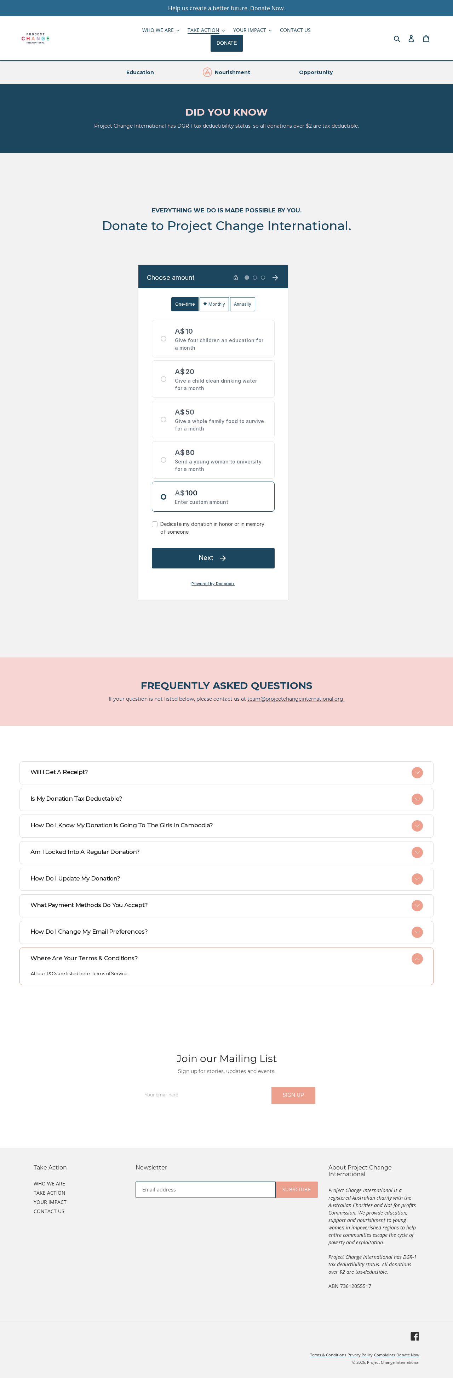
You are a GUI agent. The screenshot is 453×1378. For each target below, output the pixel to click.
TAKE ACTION (49, 1192)
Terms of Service (109, 973)
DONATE (227, 43)
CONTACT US (49, 1211)
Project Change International (393, 1362)
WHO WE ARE (49, 1183)
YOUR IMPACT (50, 1202)
